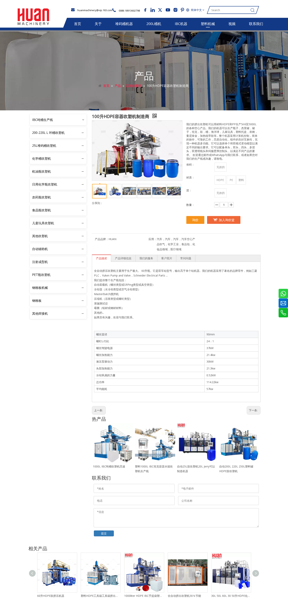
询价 (195, 220)
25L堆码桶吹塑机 (44, 145)
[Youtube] (167, 10)
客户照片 (166, 258)
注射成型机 (40, 262)
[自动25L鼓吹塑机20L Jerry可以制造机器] (197, 443)
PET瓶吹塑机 (41, 275)
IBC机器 (181, 23)
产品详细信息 (123, 258)
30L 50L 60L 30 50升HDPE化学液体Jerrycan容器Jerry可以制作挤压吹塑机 (231, 596)
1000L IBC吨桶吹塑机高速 (109, 466)
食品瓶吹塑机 (41, 210)
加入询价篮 (227, 220)
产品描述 (101, 258)
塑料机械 (208, 23)
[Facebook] (145, 10)
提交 (104, 533)
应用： (153, 239)
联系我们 (256, 23)
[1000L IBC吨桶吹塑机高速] (113, 443)
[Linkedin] (152, 10)
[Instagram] (175, 10)
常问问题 (185, 258)
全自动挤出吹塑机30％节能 (184, 596)
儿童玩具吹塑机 (43, 223)
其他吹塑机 (40, 236)
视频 (231, 23)
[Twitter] (160, 10)
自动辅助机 (40, 249)
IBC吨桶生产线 (42, 120)
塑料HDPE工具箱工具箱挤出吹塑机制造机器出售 (100, 596)
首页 (77, 23)
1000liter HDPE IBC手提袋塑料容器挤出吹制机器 (144, 596)
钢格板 (37, 300)
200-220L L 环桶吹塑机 (48, 133)
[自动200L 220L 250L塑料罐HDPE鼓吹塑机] (239, 443)
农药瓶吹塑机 (41, 197)
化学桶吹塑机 (41, 158)
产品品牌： (102, 239)
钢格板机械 (40, 287)
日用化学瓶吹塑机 (44, 184)
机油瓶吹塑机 (41, 171)
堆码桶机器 (124, 23)
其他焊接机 (40, 313)
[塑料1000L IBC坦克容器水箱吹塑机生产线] (155, 443)
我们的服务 (146, 258)
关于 (98, 23)
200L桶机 (153, 23)
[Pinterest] (182, 10)
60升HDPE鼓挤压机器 (50, 596)
